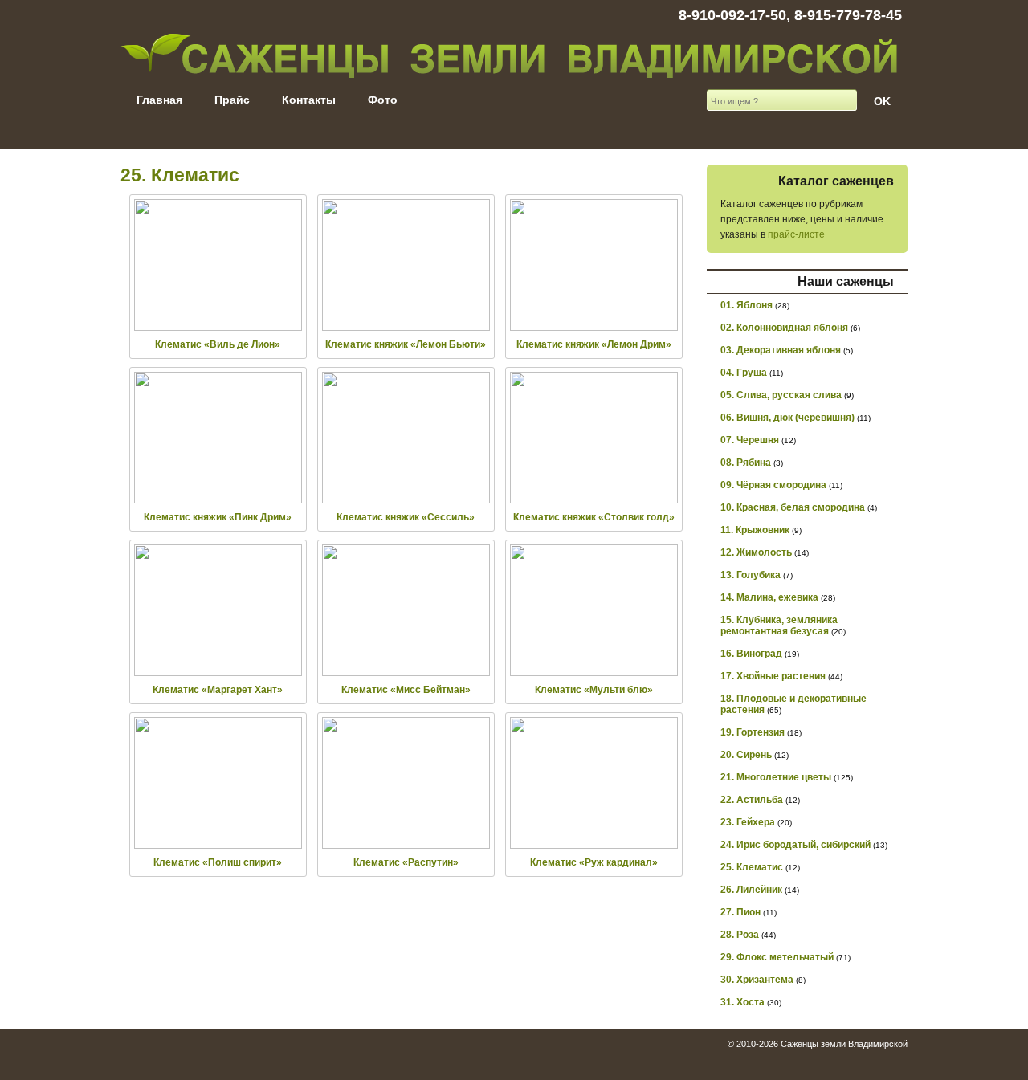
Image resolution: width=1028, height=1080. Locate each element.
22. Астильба (751, 799)
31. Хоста (742, 1002)
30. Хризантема (756, 979)
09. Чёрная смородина (773, 485)
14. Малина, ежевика (769, 597)
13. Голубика (750, 575)
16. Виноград (751, 653)
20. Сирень (746, 754)
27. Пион (740, 912)
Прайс (232, 99)
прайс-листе (796, 234)
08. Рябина (745, 462)
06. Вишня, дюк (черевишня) (787, 417)
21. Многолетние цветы (775, 777)
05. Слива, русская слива (781, 395)
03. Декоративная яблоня (780, 350)
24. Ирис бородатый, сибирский (795, 844)
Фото (383, 99)
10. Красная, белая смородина (792, 507)
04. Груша (743, 372)
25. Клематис (751, 867)
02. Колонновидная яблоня (784, 327)
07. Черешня (749, 440)
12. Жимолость (756, 552)
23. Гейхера (747, 822)
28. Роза (739, 934)
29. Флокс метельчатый (777, 957)
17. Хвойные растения (773, 676)
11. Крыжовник (754, 530)
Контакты (309, 99)
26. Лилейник (751, 889)
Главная (159, 99)
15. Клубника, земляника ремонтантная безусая (779, 625)
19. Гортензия (752, 732)
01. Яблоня (746, 305)
